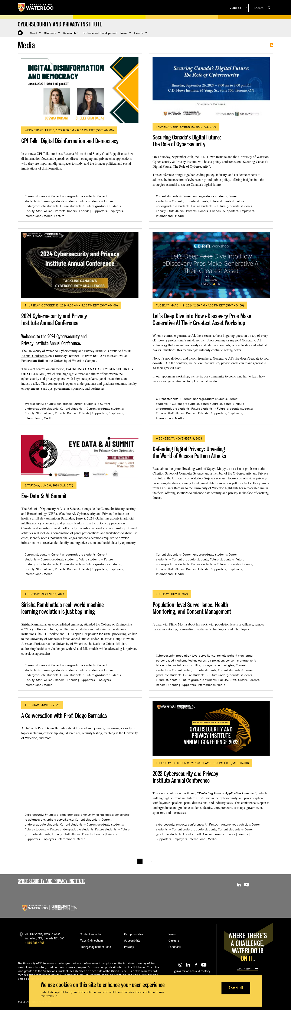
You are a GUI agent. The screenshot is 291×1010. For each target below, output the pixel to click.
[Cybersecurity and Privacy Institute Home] (20, 32)
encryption (48, 819)
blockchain (163, 665)
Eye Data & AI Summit (44, 496)
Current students (36, 196)
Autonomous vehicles (235, 824)
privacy (50, 403)
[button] (238, 8)
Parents (60, 211)
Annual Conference (34, 355)
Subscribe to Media (271, 45)
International (33, 216)
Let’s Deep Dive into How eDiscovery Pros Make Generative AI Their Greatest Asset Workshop (202, 319)
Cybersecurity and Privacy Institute (51, 881)
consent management (240, 660)
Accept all (236, 988)
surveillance (65, 819)
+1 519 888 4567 (34, 943)
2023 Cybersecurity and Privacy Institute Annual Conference (185, 777)
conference (64, 403)
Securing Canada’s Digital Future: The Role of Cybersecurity (187, 141)
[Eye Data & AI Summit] (79, 456)
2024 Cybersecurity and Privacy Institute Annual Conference (54, 319)
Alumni (48, 211)
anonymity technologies (218, 665)
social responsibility (186, 665)
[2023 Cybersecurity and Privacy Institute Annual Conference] (211, 728)
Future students (89, 201)
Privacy (50, 814)
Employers (116, 211)
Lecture (59, 216)
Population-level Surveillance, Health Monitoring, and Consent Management (192, 608)
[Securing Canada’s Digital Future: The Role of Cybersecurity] (211, 88)
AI (206, 824)
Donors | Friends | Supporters (87, 211)
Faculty (30, 211)
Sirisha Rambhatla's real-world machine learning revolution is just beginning (62, 608)
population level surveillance (195, 655)
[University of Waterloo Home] (36, 7)
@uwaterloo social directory (192, 971)
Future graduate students (103, 206)
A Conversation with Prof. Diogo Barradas (64, 715)
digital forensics (68, 814)
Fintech (214, 824)
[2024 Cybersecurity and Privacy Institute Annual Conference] (79, 265)
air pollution (215, 660)
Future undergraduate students (230, 675)
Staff (39, 211)
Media (48, 216)
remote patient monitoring (235, 655)
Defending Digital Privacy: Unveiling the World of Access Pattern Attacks (189, 452)
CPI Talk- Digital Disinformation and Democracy (69, 141)
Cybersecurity (165, 655)
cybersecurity (34, 403)
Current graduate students (59, 201)
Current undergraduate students (73, 196)
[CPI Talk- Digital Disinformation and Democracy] (79, 90)
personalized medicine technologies (181, 660)
